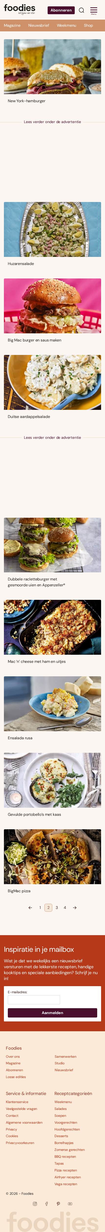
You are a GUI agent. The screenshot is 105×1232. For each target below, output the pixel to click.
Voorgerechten (65, 1122)
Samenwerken (65, 1056)
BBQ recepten (65, 1156)
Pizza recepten (65, 1170)
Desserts (61, 1136)
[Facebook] (47, 1204)
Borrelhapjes (64, 1143)
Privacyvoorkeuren (20, 1143)
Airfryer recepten (67, 1177)
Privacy (11, 1129)
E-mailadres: (17, 992)
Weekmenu (66, 25)
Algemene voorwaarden (24, 1122)
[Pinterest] (58, 1204)
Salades (60, 1108)
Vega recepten (65, 1184)
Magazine (12, 25)
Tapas (59, 1163)
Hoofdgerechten (67, 1129)
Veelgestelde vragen (21, 1108)
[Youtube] (70, 1204)
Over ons (13, 1056)
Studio (59, 1063)
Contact (12, 1115)
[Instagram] (35, 1204)
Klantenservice (17, 1102)
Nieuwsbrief (38, 25)
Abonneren (61, 10)
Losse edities (16, 1077)
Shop (88, 25)
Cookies (12, 1136)
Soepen (60, 1115)
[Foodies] (19, 9)
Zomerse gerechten (69, 1149)
